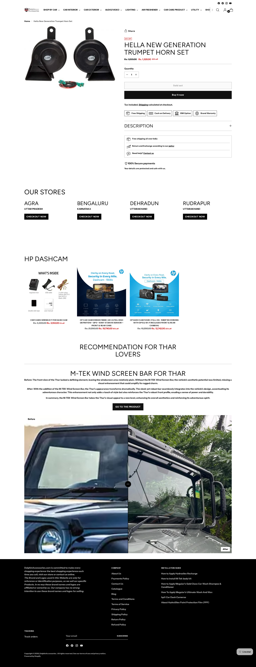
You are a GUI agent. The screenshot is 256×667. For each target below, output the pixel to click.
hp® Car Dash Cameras (173, 597)
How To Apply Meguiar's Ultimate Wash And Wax (186, 592)
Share (131, 31)
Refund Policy (118, 624)
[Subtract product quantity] (136, 75)
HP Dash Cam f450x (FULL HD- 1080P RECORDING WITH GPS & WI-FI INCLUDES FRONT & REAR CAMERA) (154, 323)
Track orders (31, 636)
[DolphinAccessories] (31, 10)
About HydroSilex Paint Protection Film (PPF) (185, 602)
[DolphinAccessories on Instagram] (226, 3)
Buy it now (178, 94)
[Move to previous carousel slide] (222, 239)
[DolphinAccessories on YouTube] (230, 3)
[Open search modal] (218, 10)
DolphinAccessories (48, 653)
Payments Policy (120, 578)
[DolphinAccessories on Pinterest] (222, 3)
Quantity (129, 68)
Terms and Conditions (123, 599)
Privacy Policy (118, 609)
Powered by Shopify (32, 656)
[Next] (212, 10)
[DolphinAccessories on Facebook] (218, 3)
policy (171, 146)
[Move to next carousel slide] (229, 239)
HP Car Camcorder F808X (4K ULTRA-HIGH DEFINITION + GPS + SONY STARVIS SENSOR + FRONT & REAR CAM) (101, 323)
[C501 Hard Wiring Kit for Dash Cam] (48, 291)
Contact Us (117, 583)
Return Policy (118, 619)
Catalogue (116, 588)
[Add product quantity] (127, 75)
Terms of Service (120, 604)
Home (27, 21)
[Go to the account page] (224, 10)
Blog (113, 594)
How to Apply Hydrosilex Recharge (179, 573)
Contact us (148, 153)
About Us (116, 573)
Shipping (143, 104)
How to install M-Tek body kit (176, 578)
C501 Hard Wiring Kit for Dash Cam (48, 320)
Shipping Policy (119, 614)
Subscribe (122, 636)
